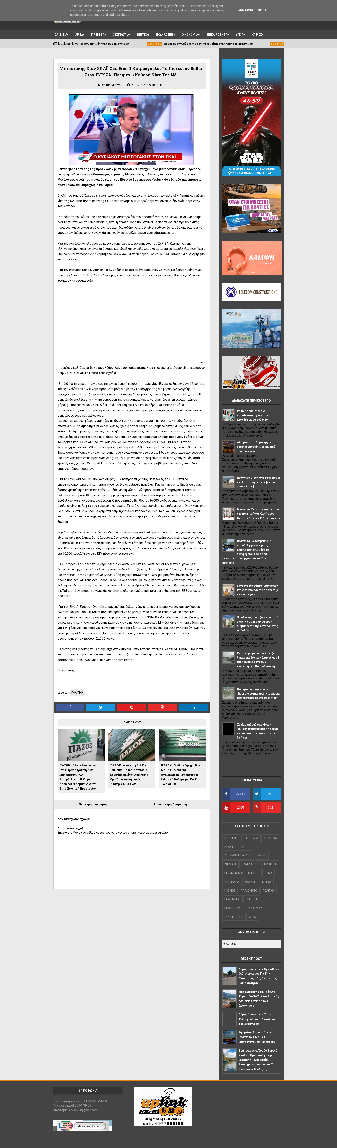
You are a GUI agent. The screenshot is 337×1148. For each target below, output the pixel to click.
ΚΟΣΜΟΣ (229, 890)
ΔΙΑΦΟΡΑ (230, 864)
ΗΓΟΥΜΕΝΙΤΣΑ (233, 873)
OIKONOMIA (251, 838)
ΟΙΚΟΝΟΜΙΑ (190, 34)
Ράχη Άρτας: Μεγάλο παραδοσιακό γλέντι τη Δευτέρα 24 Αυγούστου (253, 415)
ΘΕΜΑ (268, 873)
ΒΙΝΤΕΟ (142, 34)
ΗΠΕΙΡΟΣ (253, 873)
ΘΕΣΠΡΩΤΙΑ (121, 34)
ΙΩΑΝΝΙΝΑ (60, 34)
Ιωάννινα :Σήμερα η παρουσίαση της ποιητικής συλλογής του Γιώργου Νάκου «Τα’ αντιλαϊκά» (258, 513)
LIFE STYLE (231, 838)
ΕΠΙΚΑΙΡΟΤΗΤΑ (216, 34)
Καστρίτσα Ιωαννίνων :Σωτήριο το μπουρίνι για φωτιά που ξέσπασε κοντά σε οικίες (258, 693)
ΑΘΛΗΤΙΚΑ (270, 838)
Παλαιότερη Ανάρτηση (170, 804)
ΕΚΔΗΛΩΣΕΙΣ (165, 34)
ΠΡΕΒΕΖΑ (98, 34)
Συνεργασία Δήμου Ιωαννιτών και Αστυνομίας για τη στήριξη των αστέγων (257, 590)
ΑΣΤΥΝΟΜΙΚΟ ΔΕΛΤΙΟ (238, 855)
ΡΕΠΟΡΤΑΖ (255, 908)
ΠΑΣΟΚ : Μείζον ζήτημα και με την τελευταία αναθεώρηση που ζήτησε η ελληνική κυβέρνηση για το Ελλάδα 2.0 (180, 774)
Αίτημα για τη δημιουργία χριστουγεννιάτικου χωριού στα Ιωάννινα (256, 446)
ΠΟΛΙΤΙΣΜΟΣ (232, 899)
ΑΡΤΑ (79, 34)
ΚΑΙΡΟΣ (257, 34)
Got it (263, 10)
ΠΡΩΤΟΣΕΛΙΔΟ (233, 908)
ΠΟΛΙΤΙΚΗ (77, 692)
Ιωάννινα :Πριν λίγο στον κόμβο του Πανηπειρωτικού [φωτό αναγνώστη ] (258, 482)
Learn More (244, 10)
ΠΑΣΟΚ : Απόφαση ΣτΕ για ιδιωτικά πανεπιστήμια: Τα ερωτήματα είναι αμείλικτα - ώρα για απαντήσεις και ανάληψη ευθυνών (130, 774)
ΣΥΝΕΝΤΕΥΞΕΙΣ (233, 916)
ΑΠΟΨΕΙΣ (230, 846)
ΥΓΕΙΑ (240, 34)
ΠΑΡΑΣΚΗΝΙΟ (249, 890)
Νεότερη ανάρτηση (93, 804)
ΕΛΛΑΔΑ (247, 864)
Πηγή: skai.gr (66, 670)
